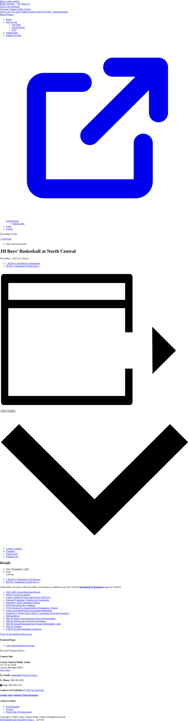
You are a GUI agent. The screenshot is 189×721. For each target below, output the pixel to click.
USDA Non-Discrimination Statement (23, 629)
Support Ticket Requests (25, 695)
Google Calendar (14, 548)
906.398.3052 (8, 4)
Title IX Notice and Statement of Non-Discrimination (30, 618)
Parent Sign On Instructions (19, 712)
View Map (5, 670)
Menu (3, 14)
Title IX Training (14, 626)
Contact (9, 229)
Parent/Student (12, 706)
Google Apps (6, 695)
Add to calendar (8, 411)
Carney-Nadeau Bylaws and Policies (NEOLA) (28, 597)
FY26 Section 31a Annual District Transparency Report (32, 608)
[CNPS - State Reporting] (55, 12)
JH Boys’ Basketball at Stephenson (23, 263)
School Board (18, 27)
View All (16, 634)
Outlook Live (12, 556)
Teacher (9, 709)
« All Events (6, 239)
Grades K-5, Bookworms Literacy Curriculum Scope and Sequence (37, 613)
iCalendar (10, 551)
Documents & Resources (91, 587)
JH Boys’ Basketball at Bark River (23, 266)
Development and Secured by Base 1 (17, 719)
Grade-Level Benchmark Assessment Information (29, 610)
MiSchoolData (12, 616)
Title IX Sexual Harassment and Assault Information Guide (33, 624)
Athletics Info (18, 223)
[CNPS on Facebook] (33, 690)
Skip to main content (9, 1)
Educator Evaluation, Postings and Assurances (27, 600)
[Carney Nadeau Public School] (15, 9)
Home (9, 19)
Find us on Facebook (10, 6)
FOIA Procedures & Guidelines (20, 605)
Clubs (8, 226)
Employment (12, 32)
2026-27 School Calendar (18, 594)
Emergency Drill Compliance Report (23, 602)
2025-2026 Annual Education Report (23, 592)
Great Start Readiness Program (20, 645)
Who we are (11, 22)
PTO (14, 30)
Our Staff (16, 25)
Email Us (25, 4)
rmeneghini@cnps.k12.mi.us (24, 675)
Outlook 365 (12, 554)
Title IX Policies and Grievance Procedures (26, 621)
